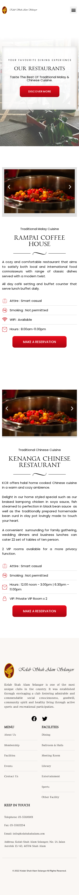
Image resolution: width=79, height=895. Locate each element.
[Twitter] (44, 718)
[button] (73, 10)
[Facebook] (34, 718)
